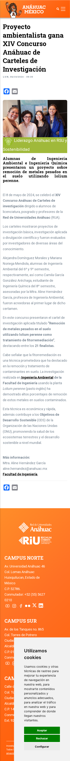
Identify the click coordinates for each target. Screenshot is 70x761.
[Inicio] (26, 9)
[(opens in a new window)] (35, 538)
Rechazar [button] (42, 738)
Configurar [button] (42, 746)
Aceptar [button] (42, 730)
